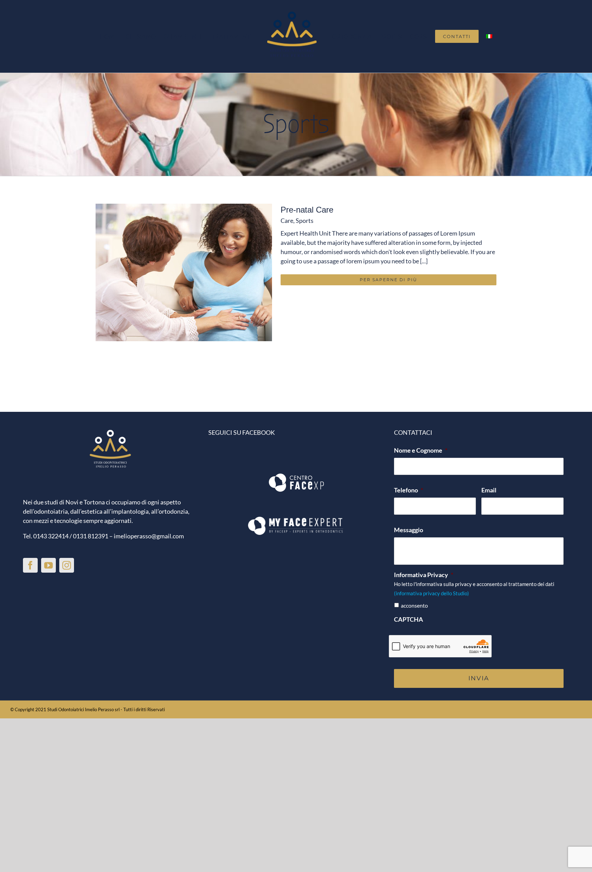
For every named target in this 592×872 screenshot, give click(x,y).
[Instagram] (66, 565)
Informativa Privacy (423, 574)
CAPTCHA (408, 619)
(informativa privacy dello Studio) (431, 593)
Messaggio (408, 530)
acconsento (414, 605)
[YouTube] (48, 565)
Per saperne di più (388, 279)
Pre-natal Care (307, 209)
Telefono (408, 490)
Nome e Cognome (420, 450)
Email (488, 490)
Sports (304, 220)
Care (287, 220)
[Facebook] (30, 565)
